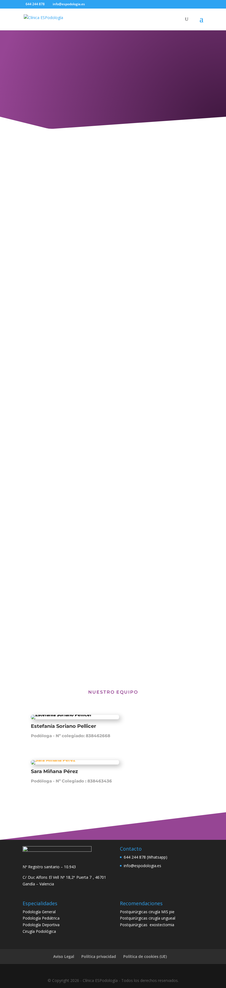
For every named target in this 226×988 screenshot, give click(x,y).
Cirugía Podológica (39, 931)
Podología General (39, 911)
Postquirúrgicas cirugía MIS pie (147, 911)
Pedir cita (113, 637)
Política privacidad (98, 956)
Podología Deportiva (41, 924)
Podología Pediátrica (41, 918)
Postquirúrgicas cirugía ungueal (147, 918)
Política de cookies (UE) (145, 956)
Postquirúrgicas (135, 924)
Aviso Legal (63, 956)
